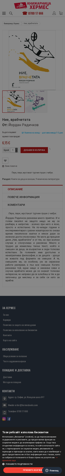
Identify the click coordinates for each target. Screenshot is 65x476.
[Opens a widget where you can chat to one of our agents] (52, 470)
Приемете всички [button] (32, 470)
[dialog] (32, 451)
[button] (32, 464)
